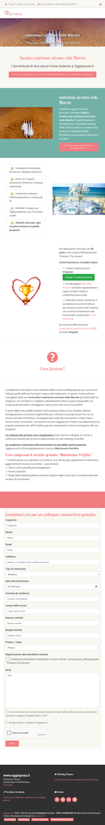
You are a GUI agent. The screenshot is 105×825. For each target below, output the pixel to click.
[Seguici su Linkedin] (74, 799)
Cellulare (10, 556)
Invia (12, 743)
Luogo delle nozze (15, 605)
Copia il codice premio (78, 277)
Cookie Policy (24, 819)
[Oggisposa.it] (14, 13)
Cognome (11, 520)
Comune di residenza (17, 593)
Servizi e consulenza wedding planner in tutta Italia (76, 780)
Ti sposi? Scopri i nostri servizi (21, 4)
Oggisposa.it (8, 813)
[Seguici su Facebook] (57, 799)
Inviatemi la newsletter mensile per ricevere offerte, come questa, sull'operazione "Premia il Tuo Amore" (53, 661)
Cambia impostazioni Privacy (61, 819)
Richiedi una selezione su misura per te (79, 147)
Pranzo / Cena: (13, 642)
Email (8, 544)
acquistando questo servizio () (78, 328)
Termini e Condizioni (40, 819)
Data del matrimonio (17, 581)
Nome (8, 532)
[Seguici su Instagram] (62, 799)
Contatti (9, 785)
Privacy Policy (10, 819)
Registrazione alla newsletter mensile (26, 654)
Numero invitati (14, 617)
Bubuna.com (39, 816)
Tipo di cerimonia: (15, 568)
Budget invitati (13, 629)
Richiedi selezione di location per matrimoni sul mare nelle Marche (53, 74)
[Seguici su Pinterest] (68, 799)
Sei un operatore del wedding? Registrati (58, 4)
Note (8, 669)
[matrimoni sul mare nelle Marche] (26, 122)
